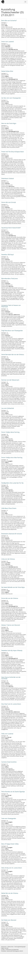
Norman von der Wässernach (10, 380)
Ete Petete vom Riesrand (8, 920)
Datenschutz (10, 946)
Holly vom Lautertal (7, 734)
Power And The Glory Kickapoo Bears (12, 151)
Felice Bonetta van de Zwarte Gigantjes (13, 791)
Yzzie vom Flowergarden (8, 818)
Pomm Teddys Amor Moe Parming (11, 457)
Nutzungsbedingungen (20, 946)
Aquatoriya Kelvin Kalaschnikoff (10, 228)
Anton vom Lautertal (7, 41)
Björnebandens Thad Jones (9, 278)
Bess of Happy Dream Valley (10, 844)
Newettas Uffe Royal (7, 254)
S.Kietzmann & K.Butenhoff (11, 949)
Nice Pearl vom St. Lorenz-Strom (11, 704)
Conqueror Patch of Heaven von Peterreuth (11, 306)
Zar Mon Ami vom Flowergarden (11, 98)
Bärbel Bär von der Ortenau (9, 893)
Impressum (4, 946)
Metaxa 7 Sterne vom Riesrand (10, 625)
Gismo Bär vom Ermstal (8, 202)
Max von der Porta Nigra (8, 123)
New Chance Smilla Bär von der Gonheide (10, 677)
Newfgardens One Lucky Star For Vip (12, 483)
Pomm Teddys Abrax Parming (10, 432)
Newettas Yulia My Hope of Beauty (11, 650)
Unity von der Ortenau (8, 559)
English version (4, 948)
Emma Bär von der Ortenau (9, 598)
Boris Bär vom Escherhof (8, 20)
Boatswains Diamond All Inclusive (11, 534)
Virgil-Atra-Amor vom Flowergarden (12, 330)
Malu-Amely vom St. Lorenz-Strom (11, 868)
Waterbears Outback (7, 178)
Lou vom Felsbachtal (7, 408)
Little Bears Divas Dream (8, 508)
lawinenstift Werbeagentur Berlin (15, 951)
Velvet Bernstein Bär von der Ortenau (12, 354)
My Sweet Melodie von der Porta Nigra (13, 587)
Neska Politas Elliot (7, 71)
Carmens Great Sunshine (8, 762)
